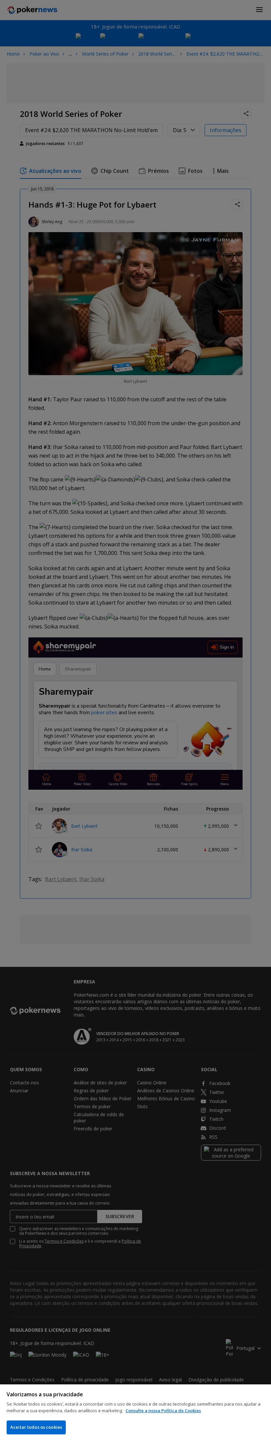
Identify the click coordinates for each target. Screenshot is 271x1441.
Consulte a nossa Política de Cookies (163, 1411)
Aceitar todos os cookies (36, 1427)
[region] (135, 1412)
